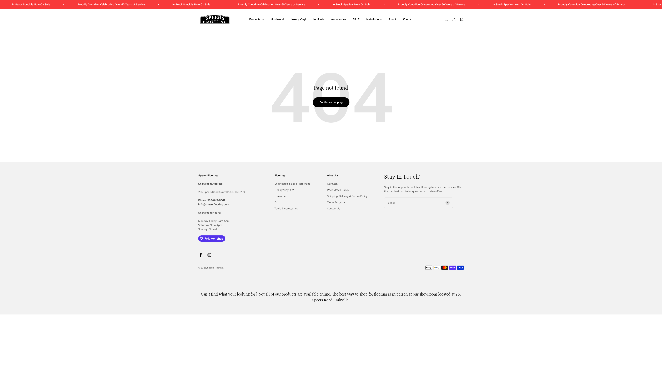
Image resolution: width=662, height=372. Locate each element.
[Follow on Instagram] (209, 255)
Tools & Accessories (286, 208)
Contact (408, 19)
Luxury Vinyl (298, 19)
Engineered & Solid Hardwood (292, 183)
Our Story (332, 183)
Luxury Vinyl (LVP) (285, 190)
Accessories (338, 19)
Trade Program (336, 202)
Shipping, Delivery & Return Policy (347, 196)
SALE (356, 19)
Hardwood (277, 19)
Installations (374, 19)
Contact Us (333, 208)
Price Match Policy (338, 190)
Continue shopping (331, 102)
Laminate (318, 19)
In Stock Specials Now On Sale (176, 4)
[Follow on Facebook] (200, 255)
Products (254, 19)
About (392, 19)
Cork (277, 202)
